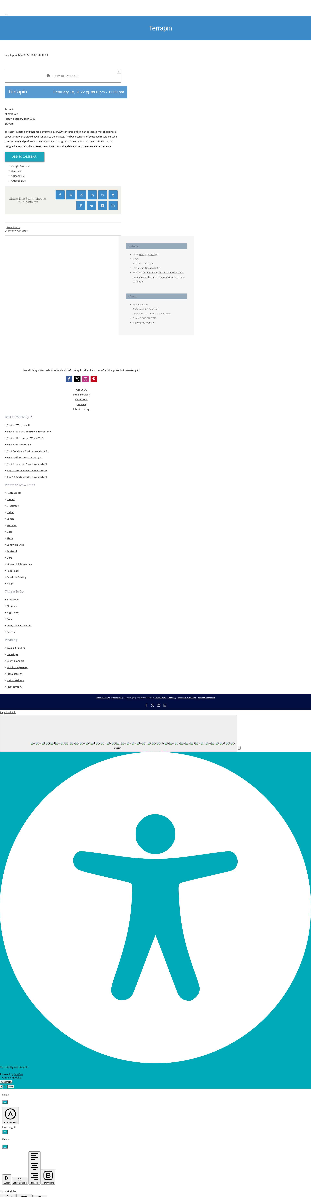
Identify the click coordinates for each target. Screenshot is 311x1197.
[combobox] (118, 733)
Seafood (12, 551)
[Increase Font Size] (5, 1087)
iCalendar (16, 171)
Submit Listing (81, 409)
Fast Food (13, 570)
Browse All (13, 599)
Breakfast (13, 505)
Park (9, 619)
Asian (10, 583)
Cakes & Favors (16, 647)
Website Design (103, 697)
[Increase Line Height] (5, 1132)
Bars (9, 557)
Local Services (81, 394)
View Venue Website (144, 322)
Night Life (13, 612)
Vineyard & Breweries (19, 564)
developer (10, 55)
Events (11, 632)
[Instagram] (85, 379)
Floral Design (14, 673)
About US (81, 389)
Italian (10, 512)
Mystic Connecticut (206, 697)
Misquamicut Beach (187, 697)
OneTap (18, 1074)
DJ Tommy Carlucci (15, 230)
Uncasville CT (152, 267)
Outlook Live (18, 180)
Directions (81, 399)
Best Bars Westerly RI (19, 444)
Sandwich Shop (15, 544)
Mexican (12, 525)
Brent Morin (13, 227)
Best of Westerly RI (18, 425)
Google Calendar (20, 166)
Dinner (11, 499)
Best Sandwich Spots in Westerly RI (27, 451)
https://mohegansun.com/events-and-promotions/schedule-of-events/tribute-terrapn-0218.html (159, 277)
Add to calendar (24, 156)
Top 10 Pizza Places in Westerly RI (27, 470)
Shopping (12, 606)
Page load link (8, 712)
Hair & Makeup (15, 680)
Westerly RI (160, 697)
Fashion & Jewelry (17, 667)
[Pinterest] (94, 379)
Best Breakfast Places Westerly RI (27, 464)
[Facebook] (69, 379)
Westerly (171, 697)
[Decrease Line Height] (5, 1147)
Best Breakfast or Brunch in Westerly (29, 431)
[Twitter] (77, 379)
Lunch (10, 518)
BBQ (9, 531)
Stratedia (117, 697)
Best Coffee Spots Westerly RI (24, 457)
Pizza (10, 538)
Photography (14, 686)
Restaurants (14, 492)
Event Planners (15, 660)
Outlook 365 (18, 175)
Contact (81, 404)
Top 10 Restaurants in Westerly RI (27, 477)
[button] (239, 748)
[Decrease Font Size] (5, 1102)
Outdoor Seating (17, 577)
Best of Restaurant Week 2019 (25, 438)
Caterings (12, 654)
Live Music (138, 267)
